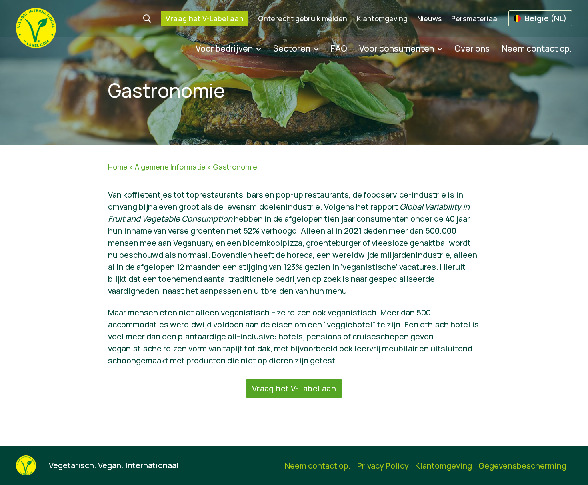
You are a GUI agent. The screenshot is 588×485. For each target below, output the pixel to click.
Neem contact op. (537, 48)
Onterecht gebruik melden (302, 18)
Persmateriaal (475, 18)
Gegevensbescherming (522, 465)
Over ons (472, 48)
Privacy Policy (383, 465)
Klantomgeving (382, 18)
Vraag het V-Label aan (205, 18)
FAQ (339, 48)
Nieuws (429, 18)
